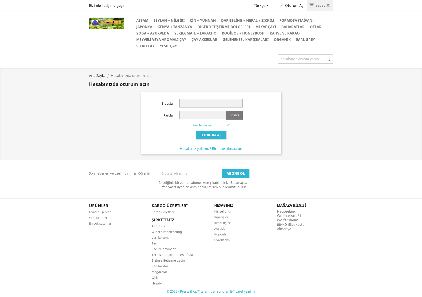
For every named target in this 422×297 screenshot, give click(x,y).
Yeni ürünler (98, 218)
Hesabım (158, 283)
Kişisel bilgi (222, 211)
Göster (234, 115)
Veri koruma (160, 237)
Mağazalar (159, 272)
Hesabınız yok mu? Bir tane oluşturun (211, 148)
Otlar (316, 26)
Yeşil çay (168, 46)
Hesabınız (223, 205)
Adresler (220, 228)
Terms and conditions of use (173, 255)
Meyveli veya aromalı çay (161, 39)
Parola (168, 115)
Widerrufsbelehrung (167, 232)
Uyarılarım (222, 240)
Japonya (144, 26)
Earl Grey (305, 39)
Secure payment (164, 249)
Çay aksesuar (204, 39)
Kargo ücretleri (163, 212)
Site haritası (160, 266)
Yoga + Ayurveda (152, 33)
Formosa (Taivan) (296, 20)
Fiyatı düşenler (100, 212)
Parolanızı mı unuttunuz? (211, 125)
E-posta (167, 103)
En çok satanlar (100, 223)
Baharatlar (293, 26)
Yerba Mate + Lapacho (195, 33)
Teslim (156, 243)
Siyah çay (145, 46)
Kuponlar (221, 234)
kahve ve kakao (285, 33)
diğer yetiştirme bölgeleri (223, 26)
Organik (282, 39)
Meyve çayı (265, 26)
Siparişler (221, 217)
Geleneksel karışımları (246, 39)
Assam (142, 20)
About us (158, 226)
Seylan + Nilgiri (169, 20)
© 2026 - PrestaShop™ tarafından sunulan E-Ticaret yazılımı (211, 291)
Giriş (155, 277)
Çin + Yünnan (203, 20)
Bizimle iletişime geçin (107, 5)
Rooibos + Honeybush (243, 33)
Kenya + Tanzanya (175, 26)
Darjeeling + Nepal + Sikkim (247, 20)
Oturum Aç (211, 135)
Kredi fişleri (222, 223)
